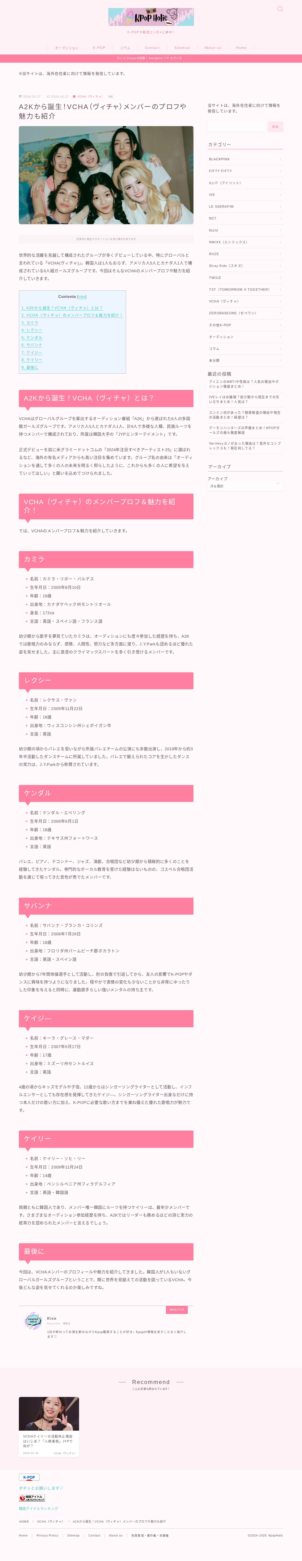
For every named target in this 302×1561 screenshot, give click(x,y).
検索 (276, 126)
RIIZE (214, 254)
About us (213, 48)
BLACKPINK (219, 159)
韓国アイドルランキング (38, 1509)
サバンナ (31, 345)
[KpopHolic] (151, 17)
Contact (152, 48)
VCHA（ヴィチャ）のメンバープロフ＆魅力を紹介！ (72, 315)
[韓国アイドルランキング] (151, 1498)
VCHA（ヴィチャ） (91, 96)
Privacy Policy (48, 1535)
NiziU (213, 230)
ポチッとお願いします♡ (41, 1488)
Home (241, 48)
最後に (29, 367)
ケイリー (31, 360)
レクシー (31, 330)
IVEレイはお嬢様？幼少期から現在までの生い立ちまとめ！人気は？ (244, 399)
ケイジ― (31, 352)
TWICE (215, 278)
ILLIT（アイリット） (226, 183)
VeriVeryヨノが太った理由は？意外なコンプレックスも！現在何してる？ (245, 446)
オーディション (67, 48)
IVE (212, 195)
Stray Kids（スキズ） (227, 266)
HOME (24, 1521)
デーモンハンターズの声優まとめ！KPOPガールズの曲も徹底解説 (244, 430)
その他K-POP (220, 325)
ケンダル (31, 337)
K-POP (99, 48)
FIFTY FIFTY (220, 171)
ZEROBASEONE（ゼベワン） (233, 313)
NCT (213, 218)
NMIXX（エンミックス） (229, 242)
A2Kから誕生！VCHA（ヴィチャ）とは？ (62, 308)
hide (81, 297)
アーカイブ (218, 479)
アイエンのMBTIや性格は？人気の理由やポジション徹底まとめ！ (244, 384)
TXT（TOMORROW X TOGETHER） (240, 289)
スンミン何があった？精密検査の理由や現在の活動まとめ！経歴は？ (245, 415)
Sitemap (182, 48)
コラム (125, 48)
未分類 (214, 360)
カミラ (29, 323)
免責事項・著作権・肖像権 (150, 1535)
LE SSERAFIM (221, 206)
